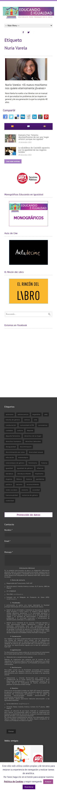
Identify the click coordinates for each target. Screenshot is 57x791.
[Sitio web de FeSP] (28, 185)
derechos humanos (13, 441)
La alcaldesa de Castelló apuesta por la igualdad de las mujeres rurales (34, 150)
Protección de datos (28, 514)
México (19, 479)
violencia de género (30, 495)
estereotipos (23, 457)
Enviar (11, 731)
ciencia (27, 420)
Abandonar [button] (28, 787)
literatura (9, 474)
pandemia (40, 479)
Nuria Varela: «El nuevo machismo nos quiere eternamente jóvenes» (26, 86)
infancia (40, 468)
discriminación (26, 447)
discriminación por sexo (15, 452)
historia (44, 463)
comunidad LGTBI (27, 425)
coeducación (11, 425)
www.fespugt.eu (18, 594)
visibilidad (10, 500)
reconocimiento (32, 484)
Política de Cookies (13, 781)
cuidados (9, 430)
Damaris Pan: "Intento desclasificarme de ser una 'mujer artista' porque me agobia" (33, 137)
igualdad (9, 468)
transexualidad (12, 495)
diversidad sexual (36, 452)
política (9, 484)
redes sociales (11, 490)
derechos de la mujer (32, 436)
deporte (30, 430)
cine (35, 420)
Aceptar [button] (48, 781)
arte (46, 414)
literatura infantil (24, 474)
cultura (20, 430)
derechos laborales (33, 441)
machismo (39, 474)
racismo (19, 484)
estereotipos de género (15, 463)
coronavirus (42, 425)
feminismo (32, 463)
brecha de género (13, 420)
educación (10, 457)
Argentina (36, 414)
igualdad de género (25, 468)
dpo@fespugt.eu (12, 599)
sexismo (24, 490)
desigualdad (11, 447)
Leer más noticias (13, 161)
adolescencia (23, 414)
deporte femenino (13, 436)
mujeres (9, 479)
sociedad (36, 490)
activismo (9, 414)
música (29, 479)
